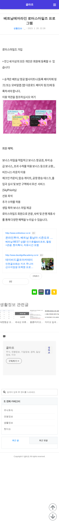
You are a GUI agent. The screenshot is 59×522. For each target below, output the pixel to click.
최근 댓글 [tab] (43, 440)
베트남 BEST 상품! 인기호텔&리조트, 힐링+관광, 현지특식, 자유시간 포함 (28, 243)
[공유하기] (17, 282)
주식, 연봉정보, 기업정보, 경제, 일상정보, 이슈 (23, 353)
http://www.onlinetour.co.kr (18, 233)
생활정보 (18, 28)
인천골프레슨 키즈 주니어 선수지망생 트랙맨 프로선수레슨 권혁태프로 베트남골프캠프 (19, 266)
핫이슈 (7, 429)
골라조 (29, 4)
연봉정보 (8, 416)
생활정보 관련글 (14, 304)
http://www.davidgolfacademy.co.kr (21, 255)
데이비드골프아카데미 (19, 259)
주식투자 (8, 410)
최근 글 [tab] (15, 440)
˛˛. (25, 28)
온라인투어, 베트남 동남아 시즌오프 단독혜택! (29, 238)
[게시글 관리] (24, 282)
